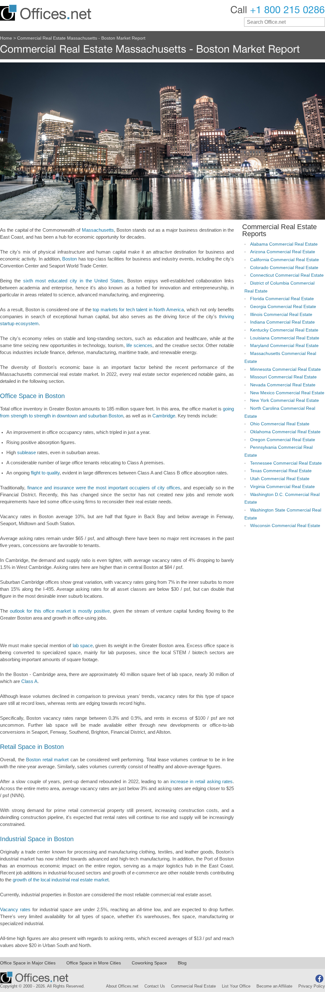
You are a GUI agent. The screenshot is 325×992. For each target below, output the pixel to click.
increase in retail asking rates (201, 781)
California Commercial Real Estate (284, 259)
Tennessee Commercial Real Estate (286, 463)
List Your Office (236, 986)
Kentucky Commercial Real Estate (284, 330)
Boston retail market (47, 759)
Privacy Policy (311, 986)
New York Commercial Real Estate (284, 400)
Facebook (319, 979)
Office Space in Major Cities (28, 962)
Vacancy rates (15, 909)
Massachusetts (98, 230)
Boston (69, 258)
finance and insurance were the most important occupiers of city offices (103, 487)
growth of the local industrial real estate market (61, 879)
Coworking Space (149, 962)
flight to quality (45, 472)
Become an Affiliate (274, 986)
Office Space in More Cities (93, 962)
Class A (29, 681)
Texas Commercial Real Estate (281, 470)
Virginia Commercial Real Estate (282, 486)
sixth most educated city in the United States (73, 280)
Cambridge (163, 415)
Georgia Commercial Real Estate (283, 306)
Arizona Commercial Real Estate (282, 251)
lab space (83, 645)
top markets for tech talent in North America (138, 309)
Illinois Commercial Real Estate (281, 314)
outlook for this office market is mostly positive (60, 611)
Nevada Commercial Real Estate (282, 385)
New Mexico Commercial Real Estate (287, 392)
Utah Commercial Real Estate (279, 478)
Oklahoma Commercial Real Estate (285, 431)
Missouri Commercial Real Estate (283, 377)
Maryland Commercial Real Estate (284, 345)
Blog (182, 962)
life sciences (139, 345)
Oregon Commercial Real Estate (282, 439)
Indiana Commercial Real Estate (282, 322)
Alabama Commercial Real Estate (284, 244)
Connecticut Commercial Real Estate (287, 275)
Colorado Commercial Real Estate (284, 267)
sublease (26, 452)
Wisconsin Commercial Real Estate (285, 525)
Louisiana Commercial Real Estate (284, 338)
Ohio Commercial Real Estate (279, 424)
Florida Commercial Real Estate (282, 298)
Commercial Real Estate (193, 986)
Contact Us (154, 986)
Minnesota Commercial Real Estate (285, 369)
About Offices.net (122, 986)
